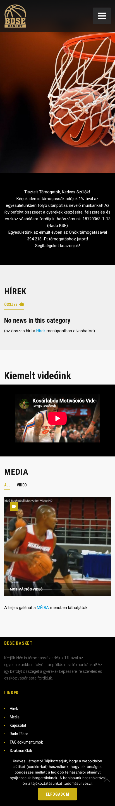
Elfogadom (57, 794)
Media (15, 717)
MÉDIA (43, 607)
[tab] (17, 304)
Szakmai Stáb (21, 750)
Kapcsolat (18, 725)
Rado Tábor (19, 733)
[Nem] (108, 780)
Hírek (40, 330)
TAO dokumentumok (26, 742)
